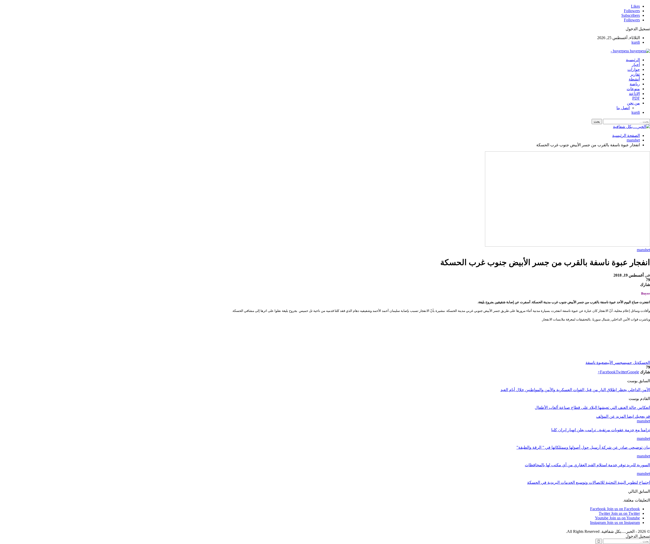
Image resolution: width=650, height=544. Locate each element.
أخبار (636, 64)
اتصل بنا (623, 108)
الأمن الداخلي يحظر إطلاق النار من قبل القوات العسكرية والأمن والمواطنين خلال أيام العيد (575, 390)
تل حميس (629, 362)
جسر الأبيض (613, 362)
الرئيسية (633, 60)
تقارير (635, 74)
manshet (643, 250)
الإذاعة (634, 93)
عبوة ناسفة (595, 362)
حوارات (633, 69)
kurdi (635, 42)
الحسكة (643, 362)
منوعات (633, 89)
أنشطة (634, 79)
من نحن (633, 103)
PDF (636, 98)
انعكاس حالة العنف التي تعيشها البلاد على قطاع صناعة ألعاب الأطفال (592, 407)
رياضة (635, 84)
